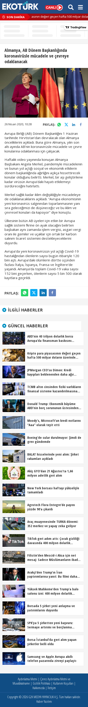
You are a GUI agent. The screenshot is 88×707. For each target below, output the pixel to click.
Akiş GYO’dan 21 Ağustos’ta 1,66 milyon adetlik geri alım (50, 473)
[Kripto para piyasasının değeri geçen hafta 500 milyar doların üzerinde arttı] (13, 354)
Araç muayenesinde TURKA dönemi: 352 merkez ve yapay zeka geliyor (52, 523)
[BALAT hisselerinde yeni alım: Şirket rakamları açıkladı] (13, 456)
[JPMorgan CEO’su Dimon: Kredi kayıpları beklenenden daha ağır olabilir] (13, 371)
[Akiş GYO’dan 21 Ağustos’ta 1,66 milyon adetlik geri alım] (13, 473)
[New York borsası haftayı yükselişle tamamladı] (13, 489)
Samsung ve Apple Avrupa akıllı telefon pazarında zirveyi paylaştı (51, 658)
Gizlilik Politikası (41, 683)
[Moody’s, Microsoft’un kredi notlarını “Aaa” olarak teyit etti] (13, 422)
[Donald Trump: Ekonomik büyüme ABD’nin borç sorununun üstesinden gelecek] (13, 405)
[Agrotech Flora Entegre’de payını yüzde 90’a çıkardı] (13, 506)
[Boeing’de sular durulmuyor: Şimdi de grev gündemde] (13, 439)
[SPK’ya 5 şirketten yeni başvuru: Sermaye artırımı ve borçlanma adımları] (13, 624)
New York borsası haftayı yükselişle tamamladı (53, 490)
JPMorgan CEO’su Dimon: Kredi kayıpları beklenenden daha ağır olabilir (50, 372)
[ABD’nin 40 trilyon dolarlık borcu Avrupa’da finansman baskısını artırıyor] (13, 337)
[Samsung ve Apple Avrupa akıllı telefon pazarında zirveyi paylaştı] (13, 658)
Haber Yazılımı (44, 701)
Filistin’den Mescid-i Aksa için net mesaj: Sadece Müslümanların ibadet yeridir (54, 557)
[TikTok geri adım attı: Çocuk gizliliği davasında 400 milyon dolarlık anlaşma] (13, 540)
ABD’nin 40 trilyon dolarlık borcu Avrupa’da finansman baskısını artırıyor (50, 338)
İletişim (52, 687)
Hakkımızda (38, 687)
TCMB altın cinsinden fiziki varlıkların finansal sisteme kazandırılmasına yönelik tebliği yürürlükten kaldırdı (54, 389)
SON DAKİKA (15, 17)
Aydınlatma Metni (27, 679)
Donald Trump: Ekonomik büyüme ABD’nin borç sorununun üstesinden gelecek (53, 406)
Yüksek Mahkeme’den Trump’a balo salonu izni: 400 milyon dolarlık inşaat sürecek (53, 591)
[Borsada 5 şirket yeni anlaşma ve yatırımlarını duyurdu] (13, 607)
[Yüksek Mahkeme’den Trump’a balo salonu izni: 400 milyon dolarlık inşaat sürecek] (13, 590)
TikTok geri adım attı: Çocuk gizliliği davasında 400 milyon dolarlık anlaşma (53, 540)
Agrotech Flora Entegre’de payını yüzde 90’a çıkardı (51, 507)
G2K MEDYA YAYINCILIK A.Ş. (43, 697)
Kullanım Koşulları (63, 683)
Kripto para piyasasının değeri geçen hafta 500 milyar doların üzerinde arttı (54, 355)
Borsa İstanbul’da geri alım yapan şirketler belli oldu (51, 641)
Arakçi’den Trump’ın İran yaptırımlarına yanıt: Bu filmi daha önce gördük (52, 574)
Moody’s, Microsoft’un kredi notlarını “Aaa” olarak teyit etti (54, 422)
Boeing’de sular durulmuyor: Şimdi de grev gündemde (54, 439)
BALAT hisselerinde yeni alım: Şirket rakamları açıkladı (53, 456)
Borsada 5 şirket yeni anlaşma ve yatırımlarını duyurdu (51, 608)
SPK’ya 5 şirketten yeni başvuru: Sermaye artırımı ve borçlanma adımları (50, 625)
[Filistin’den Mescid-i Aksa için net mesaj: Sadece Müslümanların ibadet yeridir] (13, 557)
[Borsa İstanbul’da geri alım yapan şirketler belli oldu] (13, 641)
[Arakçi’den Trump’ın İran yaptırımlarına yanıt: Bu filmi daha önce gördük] (13, 574)
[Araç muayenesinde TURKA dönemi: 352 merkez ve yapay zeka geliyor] (13, 523)
